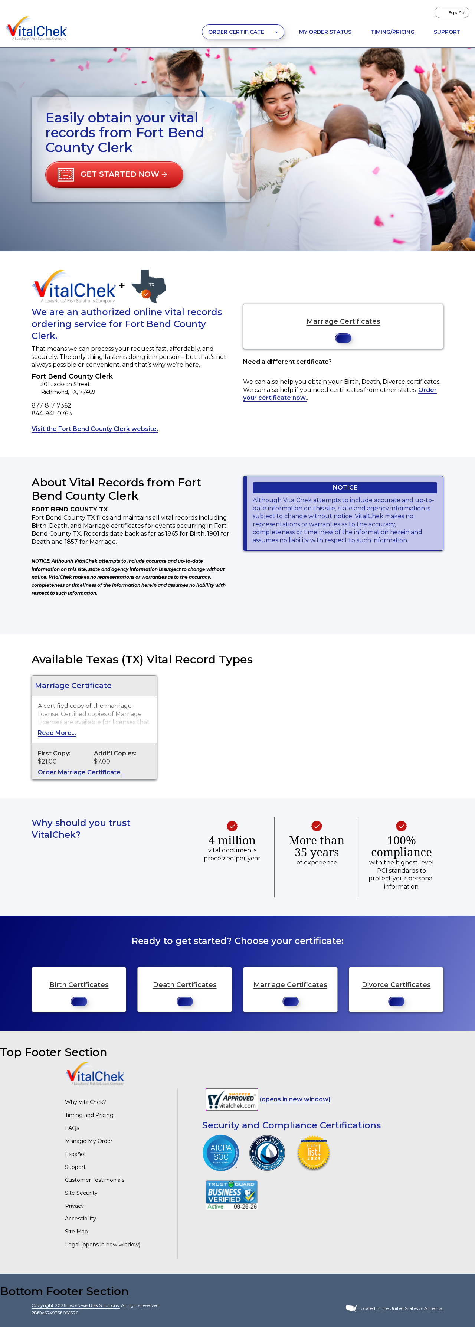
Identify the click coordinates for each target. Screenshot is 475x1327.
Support (447, 32)
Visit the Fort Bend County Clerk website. (95, 428)
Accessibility (80, 1218)
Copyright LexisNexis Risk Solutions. (76, 1305)
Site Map (76, 1231)
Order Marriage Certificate (79, 772)
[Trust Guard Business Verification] (232, 1195)
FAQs (72, 1128)
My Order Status (325, 32)
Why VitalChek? (85, 1102)
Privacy (74, 1206)
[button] (114, 174)
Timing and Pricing (89, 1115)
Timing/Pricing (393, 32)
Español (75, 1154)
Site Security (81, 1193)
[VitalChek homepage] (94, 1073)
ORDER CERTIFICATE (237, 32)
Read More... (57, 732)
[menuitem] (452, 12)
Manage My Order (88, 1141)
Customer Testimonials (94, 1180)
